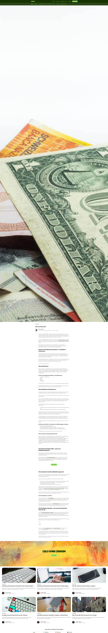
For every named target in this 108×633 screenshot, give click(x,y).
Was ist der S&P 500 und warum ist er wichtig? (84, 615)
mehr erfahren (54, 464)
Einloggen (69, 1)
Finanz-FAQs (4, 613)
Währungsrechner (56, 503)
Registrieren (75, 1)
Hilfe (66, 1)
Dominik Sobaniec (8, 592)
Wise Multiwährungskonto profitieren (47, 512)
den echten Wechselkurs (51, 457)
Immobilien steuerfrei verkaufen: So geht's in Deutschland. (52, 615)
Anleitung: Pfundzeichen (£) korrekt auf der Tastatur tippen (52, 586)
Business (57, 1)
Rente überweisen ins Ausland (63, 340)
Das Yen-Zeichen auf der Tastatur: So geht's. (84, 586)
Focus (40, 524)
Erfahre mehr (54, 555)
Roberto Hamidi (40, 329)
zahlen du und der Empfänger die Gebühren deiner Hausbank (54, 488)
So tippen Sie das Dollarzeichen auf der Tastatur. (15, 615)
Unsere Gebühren (62, 1)
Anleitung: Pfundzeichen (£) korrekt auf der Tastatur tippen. (18, 586)
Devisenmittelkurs (51, 498)
